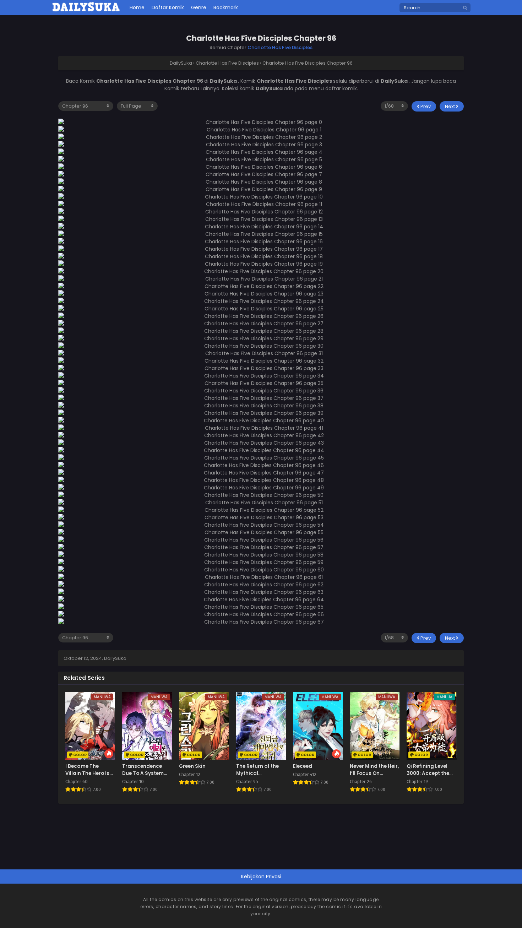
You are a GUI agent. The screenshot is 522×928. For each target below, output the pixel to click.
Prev (425, 106)
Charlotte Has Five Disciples (280, 47)
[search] (465, 8)
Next (450, 106)
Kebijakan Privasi (261, 876)
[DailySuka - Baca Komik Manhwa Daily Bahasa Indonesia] (86, 10)
